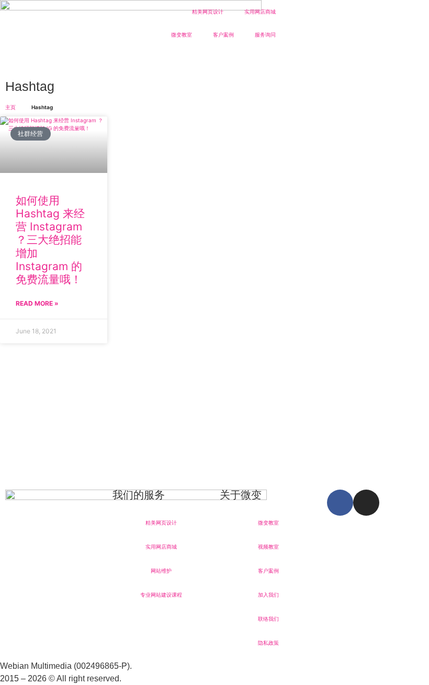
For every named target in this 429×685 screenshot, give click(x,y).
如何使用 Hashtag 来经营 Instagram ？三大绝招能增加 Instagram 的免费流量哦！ (50, 240)
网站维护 (161, 570)
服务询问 (265, 34)
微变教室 (181, 34)
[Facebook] (340, 503)
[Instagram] (366, 503)
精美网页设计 (207, 11)
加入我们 (268, 594)
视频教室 (268, 546)
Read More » (37, 303)
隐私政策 (268, 643)
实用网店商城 (260, 11)
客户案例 (223, 34)
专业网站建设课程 (161, 594)
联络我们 (268, 619)
